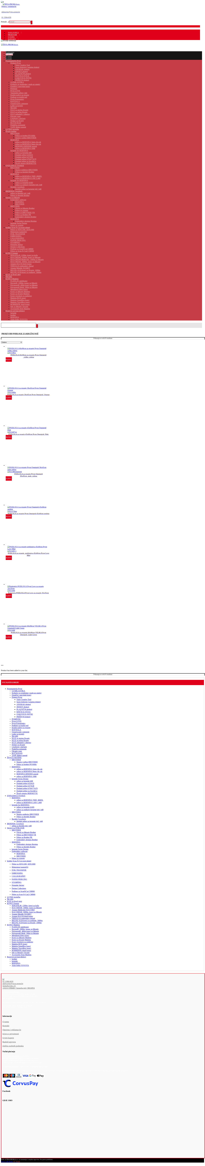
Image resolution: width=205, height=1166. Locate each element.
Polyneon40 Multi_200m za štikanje (25, 933)
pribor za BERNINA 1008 (26, 776)
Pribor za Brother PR (24, 837)
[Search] (31, 22)
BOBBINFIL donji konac (21, 950)
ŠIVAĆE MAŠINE (14, 758)
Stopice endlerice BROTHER (27, 814)
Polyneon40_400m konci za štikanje (25, 931)
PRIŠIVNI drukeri (23, 717)
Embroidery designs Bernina (27, 844)
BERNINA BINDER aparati (27, 774)
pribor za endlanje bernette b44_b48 (29, 810)
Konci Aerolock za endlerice (22, 942)
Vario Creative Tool (23, 700)
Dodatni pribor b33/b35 (25, 783)
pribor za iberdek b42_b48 (22, 826)
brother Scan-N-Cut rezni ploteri (19, 861)
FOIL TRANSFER (19, 870)
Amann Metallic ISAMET (21, 914)
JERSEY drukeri (22, 707)
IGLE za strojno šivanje (21, 738)
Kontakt (5, 1026)
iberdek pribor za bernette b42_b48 (29, 821)
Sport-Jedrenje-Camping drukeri (28, 702)
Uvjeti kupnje (8, 1038)
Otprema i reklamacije (11, 1030)
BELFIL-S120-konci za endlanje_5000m (27, 921)
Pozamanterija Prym (14, 689)
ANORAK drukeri (23, 704)
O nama (5, 1022)
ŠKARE (15, 736)
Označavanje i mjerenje (20, 732)
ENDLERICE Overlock (16, 796)
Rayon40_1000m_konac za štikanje (25, 929)
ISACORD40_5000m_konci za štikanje (27, 912)
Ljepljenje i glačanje (19, 747)
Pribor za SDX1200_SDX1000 (23, 864)
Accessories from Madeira (21, 955)
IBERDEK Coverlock (15, 824)
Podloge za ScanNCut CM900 (23, 891)
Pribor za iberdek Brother (25, 817)
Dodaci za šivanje (18, 745)
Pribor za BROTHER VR (26, 835)
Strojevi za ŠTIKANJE (15, 828)
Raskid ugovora (9, 1042)
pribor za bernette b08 (24, 781)
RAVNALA (16, 730)
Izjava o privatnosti (10, 1034)
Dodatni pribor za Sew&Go (26, 791)
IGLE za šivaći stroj (14, 901)
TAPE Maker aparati (19, 755)
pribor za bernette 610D (25, 807)
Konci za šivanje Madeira (21, 940)
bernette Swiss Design (20, 779)
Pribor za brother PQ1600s (26, 764)
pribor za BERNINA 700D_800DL (29, 800)
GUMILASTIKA (18, 691)
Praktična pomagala (19, 749)
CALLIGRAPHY (19, 876)
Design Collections (19, 888)
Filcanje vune (17, 751)
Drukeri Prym (17, 697)
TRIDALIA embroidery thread (23, 918)
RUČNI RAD (17, 753)
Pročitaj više (15, 629)
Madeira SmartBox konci (21, 946)
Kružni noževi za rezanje (21, 728)
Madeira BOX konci (19, 944)
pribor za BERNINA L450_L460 (29, 803)
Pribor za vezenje (18, 858)
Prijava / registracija (9, 6)
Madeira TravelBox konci (21, 948)
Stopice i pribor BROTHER (27, 762)
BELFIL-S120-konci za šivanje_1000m (27, 923)
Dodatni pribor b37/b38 (25, 786)
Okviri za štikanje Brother (26, 832)
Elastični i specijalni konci (21, 695)
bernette (15, 961)
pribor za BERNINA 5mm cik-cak (29, 769)
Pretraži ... (5, 22)
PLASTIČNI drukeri (24, 709)
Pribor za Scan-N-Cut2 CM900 (23, 894)
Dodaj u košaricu (17, 352)
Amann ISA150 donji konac (22, 916)
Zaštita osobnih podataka (13, 1046)
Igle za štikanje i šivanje (21, 953)
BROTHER (16, 760)
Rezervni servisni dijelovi (16, 957)
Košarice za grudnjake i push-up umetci (26, 693)
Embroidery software (20, 851)
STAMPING (16, 882)
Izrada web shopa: (7, 1161)
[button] (97, 981)
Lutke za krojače (18, 734)
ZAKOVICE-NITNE (24, 714)
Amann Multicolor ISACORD (23, 910)
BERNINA (16, 767)
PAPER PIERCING (19, 879)
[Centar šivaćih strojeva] (11, 4)
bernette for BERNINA (20, 805)
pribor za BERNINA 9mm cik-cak (29, 771)
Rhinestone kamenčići (20, 867)
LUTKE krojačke (13, 897)
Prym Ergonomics (18, 723)
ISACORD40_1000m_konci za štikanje (27, 908)
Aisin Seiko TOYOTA (20, 965)
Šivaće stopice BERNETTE (27, 793)
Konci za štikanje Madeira (21, 938)
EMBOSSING (17, 873)
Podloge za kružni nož (20, 726)
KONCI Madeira (13, 925)
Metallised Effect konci (20, 936)
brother (14, 959)
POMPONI (16, 719)
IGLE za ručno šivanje (20, 740)
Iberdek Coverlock (19, 819)
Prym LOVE (16, 721)
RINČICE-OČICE (23, 712)
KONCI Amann (13, 903)
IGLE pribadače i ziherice (21, 743)
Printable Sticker (18, 885)
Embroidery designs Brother (27, 840)
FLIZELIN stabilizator (20, 927)
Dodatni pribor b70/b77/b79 (26, 788)
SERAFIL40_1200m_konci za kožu (25, 906)
